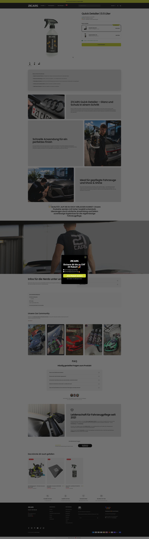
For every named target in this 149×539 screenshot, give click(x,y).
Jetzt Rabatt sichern (74, 276)
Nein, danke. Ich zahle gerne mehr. (74, 278)
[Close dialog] (85, 257)
